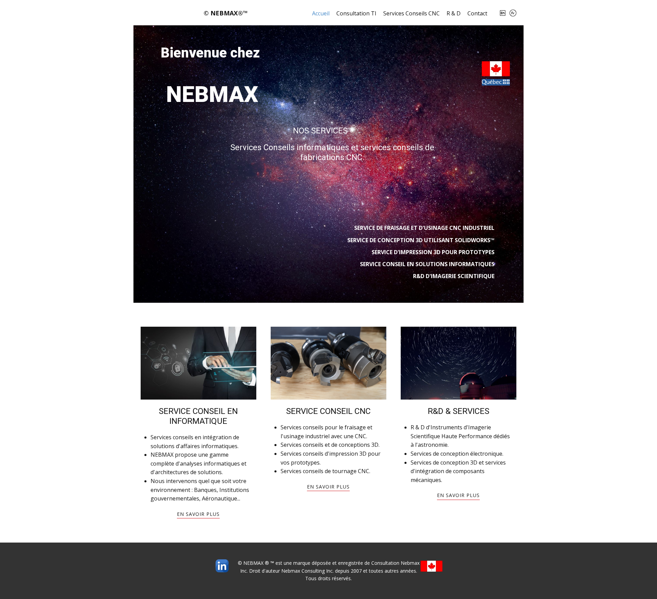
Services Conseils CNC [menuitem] (411, 13)
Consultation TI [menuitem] (356, 13)
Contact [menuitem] (477, 13)
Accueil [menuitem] (321, 13)
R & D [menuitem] (454, 13)
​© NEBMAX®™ (226, 13)
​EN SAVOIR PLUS (198, 514)
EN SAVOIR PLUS (458, 495)
